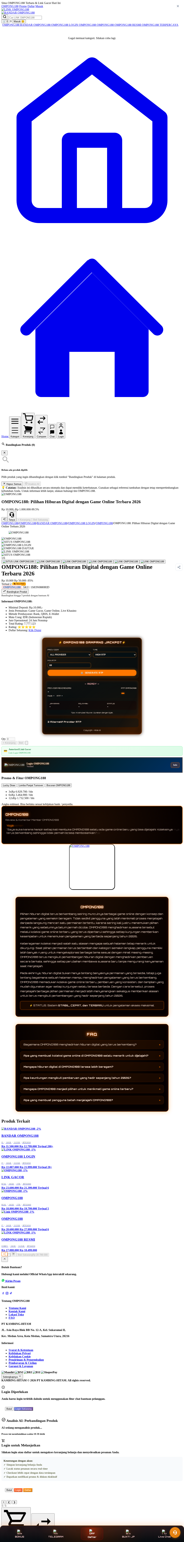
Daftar (31, 6)
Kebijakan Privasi (20, 1353)
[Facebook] (3, 1293)
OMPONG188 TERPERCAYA (160, 24)
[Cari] (4, 17)
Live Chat (164, 1536)
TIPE (95, 650)
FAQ (12, 1317)
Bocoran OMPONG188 (58, 785)
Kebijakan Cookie (20, 1356)
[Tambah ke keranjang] (13, 1254)
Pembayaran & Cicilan (23, 1362)
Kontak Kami (17, 1311)
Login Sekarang (23, 1409)
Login (18, 1490)
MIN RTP (52, 660)
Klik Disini (35, 630)
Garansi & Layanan (21, 1366)
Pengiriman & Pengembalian (26, 1359)
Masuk (39, 6)
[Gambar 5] (126, 562)
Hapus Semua (13, 484)
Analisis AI (33, 484)
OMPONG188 (10, 6)
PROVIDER (53, 650)
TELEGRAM (55, 1536)
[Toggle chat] (175, 1532)
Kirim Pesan (12, 1281)
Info (175, 765)
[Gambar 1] (18, 562)
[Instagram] (7, 1293)
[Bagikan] (4, 1254)
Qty (3, 738)
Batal (9, 1409)
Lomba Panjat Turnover (31, 785)
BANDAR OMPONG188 (35, 24)
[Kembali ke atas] (4, 1259)
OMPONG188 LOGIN (65, 24)
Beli (21, 743)
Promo (23, 6)
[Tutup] (4, 452)
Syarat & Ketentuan (21, 1350)
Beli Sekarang (40, 519)
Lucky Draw (9, 785)
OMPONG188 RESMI (128, 24)
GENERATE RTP (92, 673)
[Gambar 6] (152, 562)
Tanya (12, 519)
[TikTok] (11, 1293)
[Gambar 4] (100, 562)
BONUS (19, 1536)
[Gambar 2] (48, 562)
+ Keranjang (24, 519)
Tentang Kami (17, 1308)
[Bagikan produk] (4, 519)
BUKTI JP (128, 1536)
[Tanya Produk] (26, 743)
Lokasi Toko (16, 1314)
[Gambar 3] (74, 562)
